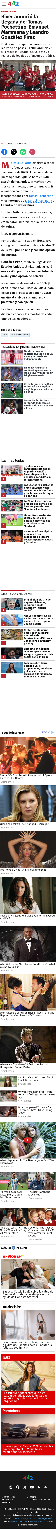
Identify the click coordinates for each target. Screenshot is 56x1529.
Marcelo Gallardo (21, 163)
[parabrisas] (28, 1411)
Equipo (33, 1497)
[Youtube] (32, 1487)
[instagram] (10, 1487)
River (4, 334)
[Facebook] (17, 1487)
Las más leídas (13, 460)
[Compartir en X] (14, 152)
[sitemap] (45, 1487)
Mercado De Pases (20, 334)
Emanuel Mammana (39, 200)
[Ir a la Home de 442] (13, 5)
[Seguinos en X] (24, 1487)
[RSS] (38, 1487)
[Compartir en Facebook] (4, 152)
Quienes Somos (8, 1497)
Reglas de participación (40, 1500)
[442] (28, 1477)
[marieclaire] (28, 1307)
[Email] (32, 152)
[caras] (28, 1358)
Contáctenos (7, 1500)
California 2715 (19, 1518)
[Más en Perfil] (19, 1248)
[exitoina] (28, 1256)
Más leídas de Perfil (16, 594)
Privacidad (6, 1502)
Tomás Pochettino (41, 196)
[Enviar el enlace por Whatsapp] (23, 152)
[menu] (4, 4)
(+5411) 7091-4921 (20, 1521)
